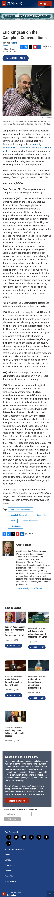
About (7, 854)
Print (48, 46)
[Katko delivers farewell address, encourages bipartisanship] (38, 665)
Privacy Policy (10, 882)
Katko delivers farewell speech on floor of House (13, 682)
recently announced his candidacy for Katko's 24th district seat (27, 147)
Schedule (8, 860)
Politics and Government (21, 510)
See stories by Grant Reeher (29, 588)
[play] (3, 894)
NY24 (13, 521)
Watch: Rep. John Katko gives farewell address (14, 733)
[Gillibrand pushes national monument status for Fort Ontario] (38, 617)
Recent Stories (13, 607)
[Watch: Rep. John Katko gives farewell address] (15, 716)
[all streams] (50, 894)
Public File (9, 876)
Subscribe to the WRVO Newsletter (20, 809)
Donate (45, 4)
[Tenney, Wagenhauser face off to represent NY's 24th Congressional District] (15, 617)
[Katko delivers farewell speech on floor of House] (15, 665)
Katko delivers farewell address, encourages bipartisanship (36, 683)
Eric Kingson (16, 526)
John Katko (41, 515)
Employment (10, 865)
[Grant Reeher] (8, 548)
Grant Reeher (23, 544)
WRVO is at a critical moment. (21, 756)
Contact (8, 871)
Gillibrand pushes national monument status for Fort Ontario (38, 634)
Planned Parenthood (29, 521)
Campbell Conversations (20, 515)
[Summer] (27, 16)
